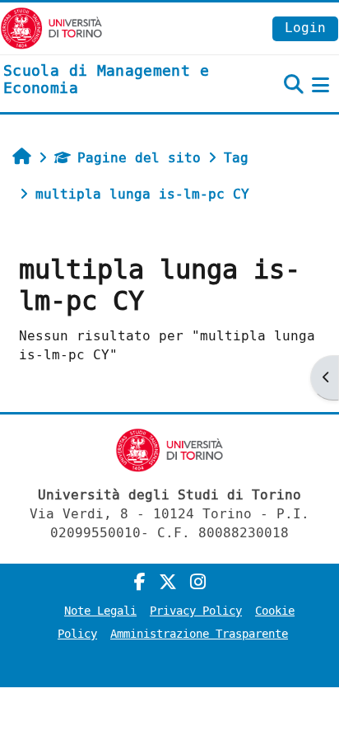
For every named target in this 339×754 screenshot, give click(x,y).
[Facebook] (140, 582)
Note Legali (100, 611)
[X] (167, 582)
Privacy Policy (196, 611)
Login (305, 27)
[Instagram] (197, 582)
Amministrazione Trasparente (199, 634)
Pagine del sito (139, 157)
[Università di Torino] (51, 27)
